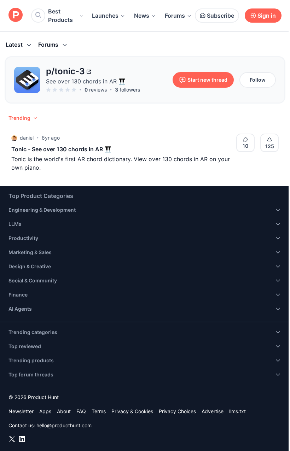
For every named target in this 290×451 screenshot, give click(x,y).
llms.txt (237, 411)
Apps (45, 411)
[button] (23, 118)
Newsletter (21, 411)
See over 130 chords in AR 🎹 (86, 81)
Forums (175, 15)
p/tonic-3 (65, 71)
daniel (27, 138)
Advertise (213, 411)
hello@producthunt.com (64, 425)
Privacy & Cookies (132, 411)
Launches (105, 15)
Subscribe (220, 15)
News (141, 15)
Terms (99, 411)
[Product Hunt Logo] (15, 15)
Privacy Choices (177, 411)
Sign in (266, 15)
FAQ (81, 411)
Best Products (60, 15)
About (64, 411)
